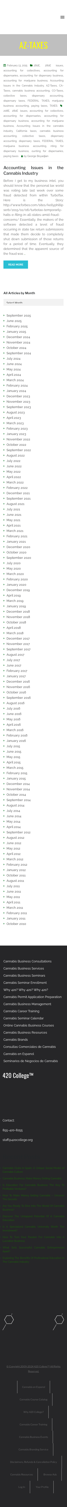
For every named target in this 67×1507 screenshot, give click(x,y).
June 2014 (14, 816)
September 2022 (19, 450)
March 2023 (15, 423)
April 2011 (13, 902)
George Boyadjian (37, 156)
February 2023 (17, 428)
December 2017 (18, 638)
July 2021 (13, 509)
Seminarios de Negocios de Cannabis (30, 1061)
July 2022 (13, 461)
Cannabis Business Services (23, 968)
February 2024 (17, 385)
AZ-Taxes (51, 85)
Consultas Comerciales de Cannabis (29, 1047)
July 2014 (13, 811)
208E (6, 110)
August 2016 (16, 703)
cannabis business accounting (31, 90)
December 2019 (18, 590)
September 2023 (19, 407)
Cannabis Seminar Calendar (23, 1018)
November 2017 (18, 644)
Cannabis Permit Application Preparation (32, 997)
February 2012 (17, 864)
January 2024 (16, 391)
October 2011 (16, 875)
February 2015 (17, 773)
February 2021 (17, 536)
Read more (15, 264)
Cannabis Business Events (33, 1436)
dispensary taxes (14, 100)
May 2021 (13, 520)
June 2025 (14, 321)
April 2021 (14, 525)
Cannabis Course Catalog (33, 1399)
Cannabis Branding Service (33, 1449)
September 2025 (19, 315)
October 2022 (16, 444)
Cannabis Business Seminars (24, 975)
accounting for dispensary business (41, 75)
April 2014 (14, 827)
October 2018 (16, 622)
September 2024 (19, 353)
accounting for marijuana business (25, 80)
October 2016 (16, 692)
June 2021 (14, 514)
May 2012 (13, 848)
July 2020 (14, 563)
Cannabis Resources (21, 1474)
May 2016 (13, 719)
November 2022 (18, 439)
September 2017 (19, 649)
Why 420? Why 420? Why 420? (25, 990)
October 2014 (16, 794)
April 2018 (14, 628)
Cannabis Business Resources (25, 1032)
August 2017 (15, 654)
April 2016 (14, 724)
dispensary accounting (47, 95)
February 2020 (17, 579)
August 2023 (16, 412)
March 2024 (15, 380)
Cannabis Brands (15, 1039)
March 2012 (15, 859)
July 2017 (13, 660)
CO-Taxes (57, 90)
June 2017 (14, 665)
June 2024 (14, 364)
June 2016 (14, 714)
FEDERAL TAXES (38, 100)
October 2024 (16, 348)
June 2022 (14, 466)
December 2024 (18, 337)
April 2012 (14, 854)
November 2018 (18, 617)
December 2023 (18, 396)
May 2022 (14, 471)
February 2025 (17, 326)
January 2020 (16, 584)
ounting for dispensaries (47, 151)
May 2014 (13, 821)
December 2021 (18, 493)
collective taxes (14, 95)
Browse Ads (50, 1474)
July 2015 (13, 746)
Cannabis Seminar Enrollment (25, 982)
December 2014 (18, 784)
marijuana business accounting (24, 146)
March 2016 (15, 730)
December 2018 (18, 611)
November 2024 (18, 342)
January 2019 (16, 606)
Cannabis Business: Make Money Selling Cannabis (32, 1178)
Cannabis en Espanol (18, 1054)
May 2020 (14, 568)
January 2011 (16, 918)
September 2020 (19, 558)
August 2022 (16, 455)
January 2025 (16, 331)
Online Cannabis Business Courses (28, 1025)
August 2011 (15, 881)
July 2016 (13, 708)
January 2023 (16, 434)
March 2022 (15, 482)
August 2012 (15, 837)
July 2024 (13, 358)
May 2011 (13, 897)
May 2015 (13, 757)
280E (37, 65)
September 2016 (19, 697)
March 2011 (15, 907)
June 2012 (14, 843)
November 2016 (18, 687)
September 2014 (19, 800)
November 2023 (18, 401)
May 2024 (14, 369)
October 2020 (16, 552)
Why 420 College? (33, 1411)
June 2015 (14, 751)
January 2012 (16, 870)
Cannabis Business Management (27, 1004)
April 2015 (14, 762)
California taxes (26, 131)
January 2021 (16, 541)
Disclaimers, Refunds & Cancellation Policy (33, 1461)
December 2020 (18, 547)
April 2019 (14, 595)
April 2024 (14, 374)
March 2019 (15, 601)
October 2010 (16, 924)
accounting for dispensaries (22, 115)
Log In (21, 1486)
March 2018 (15, 633)
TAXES (53, 105)
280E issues (54, 65)
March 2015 (15, 767)
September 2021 (19, 498)
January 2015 (16, 778)
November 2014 (18, 789)
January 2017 (16, 676)
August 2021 (15, 504)
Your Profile (42, 1486)
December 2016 (18, 681)
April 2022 (14, 477)
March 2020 (15, 574)
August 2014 (15, 805)
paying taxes (39, 105)
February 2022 (17, 488)
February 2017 (17, 671)
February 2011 (17, 913)
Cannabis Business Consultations (27, 961)
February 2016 (17, 735)
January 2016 (16, 741)
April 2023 (14, 418)
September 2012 (19, 832)
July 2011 (13, 886)
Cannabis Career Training (21, 1011)
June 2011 (14, 891)
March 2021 (15, 531)
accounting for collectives (21, 70)
